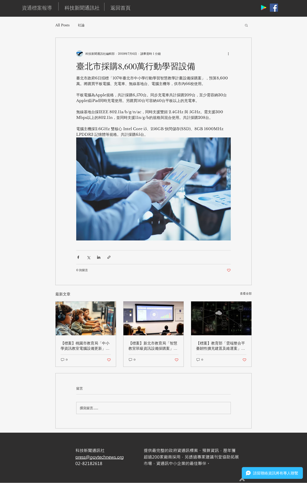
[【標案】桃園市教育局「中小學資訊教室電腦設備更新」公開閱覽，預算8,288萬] (86, 318)
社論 (81, 25)
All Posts (62, 25)
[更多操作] (228, 53)
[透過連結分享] (109, 257)
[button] (246, 25)
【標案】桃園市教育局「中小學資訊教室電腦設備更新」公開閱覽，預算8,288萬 (85, 346)
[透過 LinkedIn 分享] (99, 257)
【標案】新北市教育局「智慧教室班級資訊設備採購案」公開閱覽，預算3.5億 (152, 346)
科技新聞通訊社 (82, 7)
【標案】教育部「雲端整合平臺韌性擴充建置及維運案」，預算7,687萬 (220, 346)
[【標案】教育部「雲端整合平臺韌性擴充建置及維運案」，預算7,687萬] (221, 318)
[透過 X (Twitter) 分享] (88, 257)
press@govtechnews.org (99, 457)
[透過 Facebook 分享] (78, 257)
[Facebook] (274, 8)
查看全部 (246, 293)
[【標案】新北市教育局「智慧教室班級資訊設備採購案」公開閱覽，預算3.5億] (153, 318)
